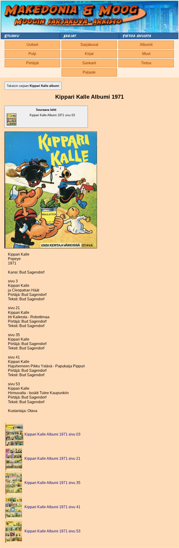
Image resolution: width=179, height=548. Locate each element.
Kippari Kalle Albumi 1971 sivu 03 (52, 112)
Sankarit (89, 63)
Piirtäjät (32, 63)
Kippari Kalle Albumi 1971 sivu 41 (52, 507)
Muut (146, 54)
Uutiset (32, 45)
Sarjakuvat (89, 45)
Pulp (32, 54)
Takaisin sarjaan (33, 86)
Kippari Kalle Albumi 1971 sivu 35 (52, 483)
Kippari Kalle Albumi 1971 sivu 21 (52, 458)
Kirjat (89, 54)
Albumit (146, 45)
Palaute (89, 72)
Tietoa (146, 63)
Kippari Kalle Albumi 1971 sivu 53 (52, 531)
